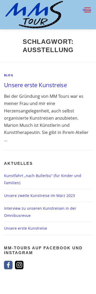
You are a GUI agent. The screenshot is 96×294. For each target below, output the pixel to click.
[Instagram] (19, 265)
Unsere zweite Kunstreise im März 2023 (39, 195)
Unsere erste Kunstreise (35, 85)
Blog (8, 75)
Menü (87, 10)
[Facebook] (8, 265)
